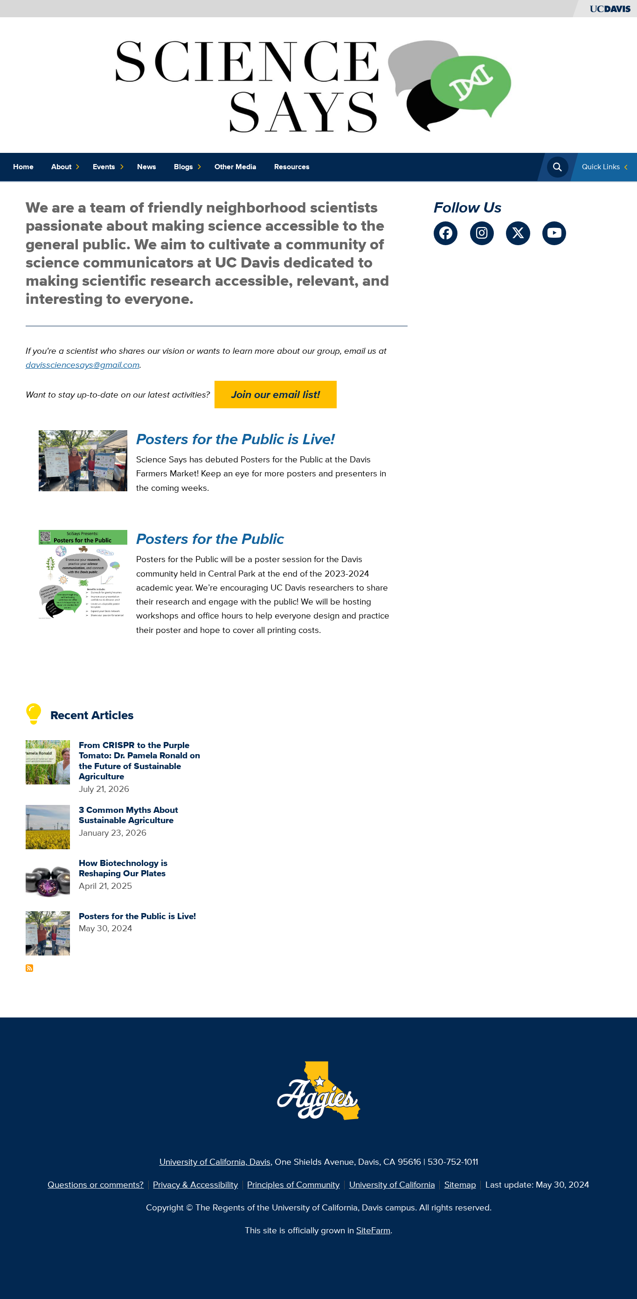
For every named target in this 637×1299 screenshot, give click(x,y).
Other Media (235, 166)
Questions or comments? (96, 1184)
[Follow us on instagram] (482, 233)
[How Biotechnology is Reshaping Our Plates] (48, 879)
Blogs (183, 166)
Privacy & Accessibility (195, 1184)
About (61, 166)
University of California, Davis (214, 1161)
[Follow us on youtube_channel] (554, 233)
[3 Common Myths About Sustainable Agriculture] (48, 826)
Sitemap (460, 1184)
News (146, 166)
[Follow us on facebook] (445, 233)
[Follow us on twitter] (518, 233)
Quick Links (601, 166)
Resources (292, 166)
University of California (392, 1184)
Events (104, 166)
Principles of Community (293, 1184)
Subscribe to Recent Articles (29, 968)
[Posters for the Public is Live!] (48, 932)
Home (23, 166)
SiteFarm (373, 1230)
